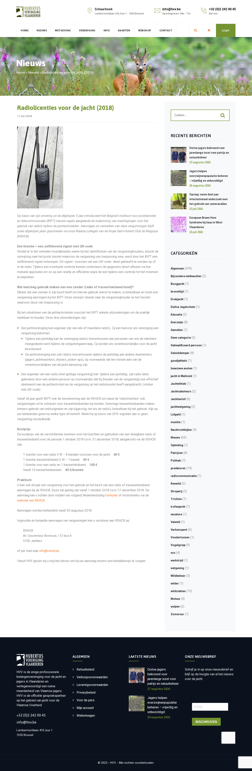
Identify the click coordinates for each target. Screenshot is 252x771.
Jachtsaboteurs (181, 391)
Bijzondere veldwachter (186, 276)
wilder (175, 583)
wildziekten (178, 591)
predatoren (178, 468)
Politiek (176, 460)
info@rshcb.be (49, 551)
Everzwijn (177, 322)
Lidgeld (176, 414)
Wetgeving (63, 30)
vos (173, 552)
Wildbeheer (178, 575)
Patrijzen (177, 452)
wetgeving (177, 568)
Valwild (175, 522)
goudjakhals (179, 360)
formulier (111, 495)
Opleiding (177, 445)
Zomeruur (177, 614)
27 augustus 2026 (158, 688)
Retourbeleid (85, 669)
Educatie (176, 314)
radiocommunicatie (184, 475)
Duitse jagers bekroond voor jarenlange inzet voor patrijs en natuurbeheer (209, 152)
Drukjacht (177, 299)
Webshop (144, 30)
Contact (165, 30)
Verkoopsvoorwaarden (92, 677)
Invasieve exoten (181, 368)
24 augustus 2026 (158, 717)
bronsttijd (177, 291)
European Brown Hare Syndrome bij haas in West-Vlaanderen (206, 222)
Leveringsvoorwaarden (92, 685)
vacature (176, 514)
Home (25, 30)
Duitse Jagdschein (183, 306)
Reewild (176, 483)
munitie (176, 422)
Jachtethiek (178, 383)
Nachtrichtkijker (181, 429)
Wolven (175, 598)
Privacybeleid (86, 692)
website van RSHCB (31, 500)
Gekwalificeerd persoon (186, 345)
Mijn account (85, 708)
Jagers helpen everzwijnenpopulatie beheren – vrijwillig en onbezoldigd (208, 176)
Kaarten (124, 30)
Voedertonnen (180, 537)
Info (107, 30)
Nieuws (42, 30)
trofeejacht (178, 506)
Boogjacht (177, 283)
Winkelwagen (86, 715)
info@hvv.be (171, 9)
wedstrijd (177, 560)
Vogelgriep (178, 545)
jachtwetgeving (181, 406)
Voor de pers (85, 700)
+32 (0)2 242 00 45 (222, 9)
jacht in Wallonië (181, 376)
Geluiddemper (180, 353)
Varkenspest (179, 529)
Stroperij (176, 491)
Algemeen (177, 268)
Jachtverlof (178, 399)
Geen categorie (181, 337)
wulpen (175, 606)
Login (226, 30)
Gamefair (177, 330)
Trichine (176, 499)
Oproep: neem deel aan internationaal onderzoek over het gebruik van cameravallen (208, 199)
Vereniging (87, 30)
